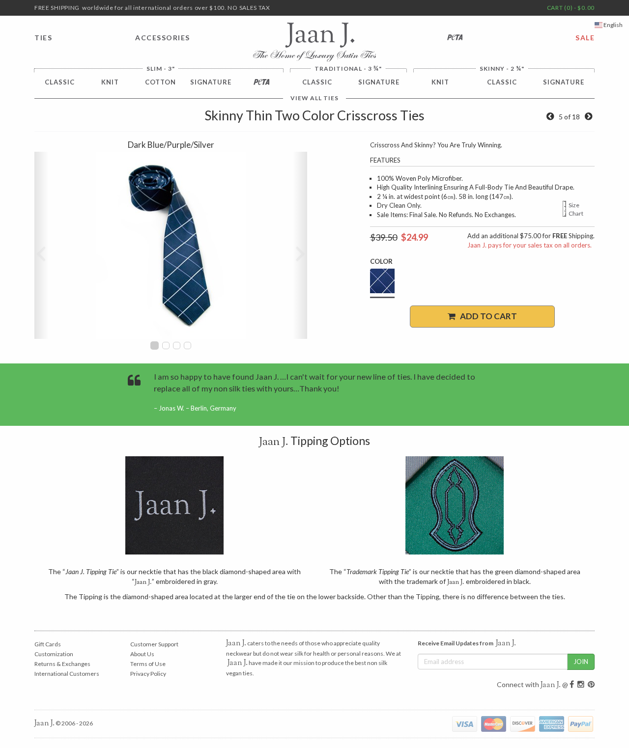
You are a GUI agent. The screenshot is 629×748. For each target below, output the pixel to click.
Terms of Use (148, 663)
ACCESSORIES (162, 37)
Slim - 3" (160, 68)
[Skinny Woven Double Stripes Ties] (550, 116)
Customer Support (154, 644)
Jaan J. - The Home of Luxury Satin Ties (314, 42)
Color (381, 261)
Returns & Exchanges (62, 663)
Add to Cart (486, 316)
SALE (585, 37)
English (612, 24)
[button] (41, 245)
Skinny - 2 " (502, 68)
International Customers (66, 673)
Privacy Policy (148, 673)
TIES (43, 37)
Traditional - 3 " (348, 68)
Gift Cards (47, 644)
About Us (142, 654)
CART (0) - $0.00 (571, 7)
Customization (53, 654)
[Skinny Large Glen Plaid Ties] (588, 116)
